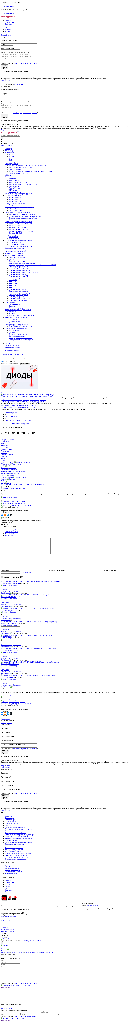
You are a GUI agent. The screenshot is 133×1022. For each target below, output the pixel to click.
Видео (3, 483)
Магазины (8, 31)
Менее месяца (10, 534)
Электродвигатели (11, 823)
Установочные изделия (13, 851)
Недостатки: (5, 570)
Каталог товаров (7, 145)
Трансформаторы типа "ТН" (19, 276)
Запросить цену (19, 1018)
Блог (6, 28)
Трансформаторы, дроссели (14, 850)
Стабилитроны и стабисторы (15, 846)
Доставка (8, 24)
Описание (4, 470)
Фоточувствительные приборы (16, 855)
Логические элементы (13, 831)
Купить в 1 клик (20, 501)
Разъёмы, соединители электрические (18, 838)
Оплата (7, 26)
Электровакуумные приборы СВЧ (17, 857)
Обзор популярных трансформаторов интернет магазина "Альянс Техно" (27, 396)
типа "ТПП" (13, 285)
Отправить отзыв (26, 572)
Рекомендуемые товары (13, 349)
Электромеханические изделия (16, 859)
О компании (9, 22)
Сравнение (17, 591)
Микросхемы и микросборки (15, 833)
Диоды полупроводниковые (15, 827)
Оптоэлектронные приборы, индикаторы (19, 835)
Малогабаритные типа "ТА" (19, 268)
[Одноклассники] (5, 515)
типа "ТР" (12, 287)
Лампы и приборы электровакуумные (18, 829)
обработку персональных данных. (25, 63)
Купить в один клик (24, 985)
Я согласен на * (20, 983)
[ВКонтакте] (2, 515)
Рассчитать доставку (24, 505)
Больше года (9, 535)
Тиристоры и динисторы (14, 848)
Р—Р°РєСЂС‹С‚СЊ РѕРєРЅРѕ (31, 941)
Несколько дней (10, 530)
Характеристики (7, 471)
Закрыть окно (5, 80)
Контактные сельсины (17, 336)
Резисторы (8, 816)
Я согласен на (20, 63)
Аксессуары (5, 473)
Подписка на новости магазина (12, 354)
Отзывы (4, 475)
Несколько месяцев (11, 532)
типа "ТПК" (13, 283)
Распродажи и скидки (12, 347)
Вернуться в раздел (7, 462)
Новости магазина (9, 361)
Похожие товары (7, 477)
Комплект (4, 468)
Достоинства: (5, 554)
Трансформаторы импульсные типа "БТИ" (24, 272)
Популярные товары (12, 345)
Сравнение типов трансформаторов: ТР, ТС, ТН (18, 407)
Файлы (3, 481)
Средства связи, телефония (14, 844)
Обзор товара (5, 464)
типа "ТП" (13, 280)
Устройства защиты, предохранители (18, 853)
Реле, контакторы (11, 840)
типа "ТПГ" (13, 282)
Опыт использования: (8, 526)
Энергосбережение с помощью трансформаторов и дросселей (23, 402)
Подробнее (5, 589)
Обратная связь (6, 928)
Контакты (8, 29)
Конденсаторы (10, 820)
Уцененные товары (12, 351)
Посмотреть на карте (8, 917)
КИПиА (8, 825)
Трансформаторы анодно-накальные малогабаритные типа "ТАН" (32, 265)
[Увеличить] (22, 485)
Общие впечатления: (57, 570)
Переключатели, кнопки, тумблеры (17, 836)
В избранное (5, 593)
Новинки (8, 343)
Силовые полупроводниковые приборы (19, 842)
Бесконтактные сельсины (18, 334)
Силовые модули (11, 821)
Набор (3, 466)
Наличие (4, 479)
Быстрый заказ (6, 35)
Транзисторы (9, 818)
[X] (11, 515)
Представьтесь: (111, 570)
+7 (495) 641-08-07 (7, 929)
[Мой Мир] (8, 515)
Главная (8, 20)
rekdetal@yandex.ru (93, 905)
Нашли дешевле (19, 503)
